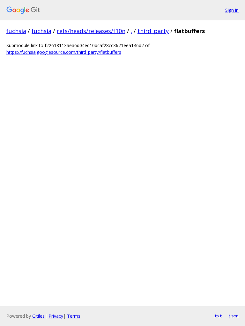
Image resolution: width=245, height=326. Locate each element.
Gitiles (38, 316)
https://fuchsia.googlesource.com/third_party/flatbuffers (63, 52)
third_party (153, 31)
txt (218, 316)
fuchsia (16, 31)
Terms (73, 316)
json (233, 316)
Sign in (232, 10)
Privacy (55, 316)
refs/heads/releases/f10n (91, 31)
